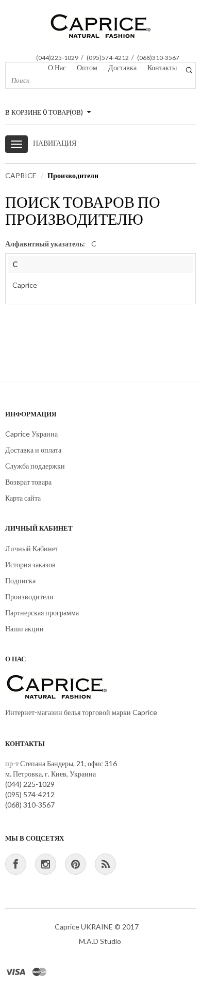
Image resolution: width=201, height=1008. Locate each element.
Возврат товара (28, 481)
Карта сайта (23, 497)
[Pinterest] (75, 864)
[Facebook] (15, 864)
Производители (72, 175)
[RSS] (105, 864)
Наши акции (24, 628)
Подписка (20, 580)
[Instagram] (45, 864)
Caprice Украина (31, 433)
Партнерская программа (42, 612)
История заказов (30, 564)
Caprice (24, 285)
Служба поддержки (35, 465)
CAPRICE (21, 175)
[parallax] (56, 689)
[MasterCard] (39, 971)
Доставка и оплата (33, 449)
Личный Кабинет (31, 548)
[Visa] (15, 971)
